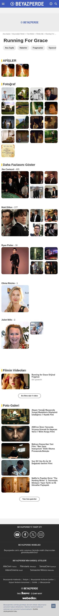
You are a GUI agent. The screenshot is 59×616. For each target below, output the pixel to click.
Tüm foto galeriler (29, 499)
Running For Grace (26, 40)
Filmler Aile (40, 34)
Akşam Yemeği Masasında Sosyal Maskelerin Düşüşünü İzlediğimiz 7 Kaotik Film (44, 412)
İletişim (25, 580)
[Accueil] (27, 4)
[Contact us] (41, 534)
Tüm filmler (30, 34)
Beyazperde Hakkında (12, 580)
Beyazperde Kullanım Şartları (42, 580)
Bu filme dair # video (29, 396)
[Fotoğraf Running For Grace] (7, 70)
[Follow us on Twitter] (33, 534)
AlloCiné (7, 566)
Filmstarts (24, 566)
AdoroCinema (11, 570)
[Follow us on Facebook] (25, 534)
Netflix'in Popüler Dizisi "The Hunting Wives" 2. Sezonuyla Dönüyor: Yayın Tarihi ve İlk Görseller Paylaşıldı (44, 481)
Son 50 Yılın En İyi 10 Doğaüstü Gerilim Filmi (42, 462)
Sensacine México (38, 570)
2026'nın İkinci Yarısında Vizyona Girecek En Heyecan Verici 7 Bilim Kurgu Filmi (44, 429)
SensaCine (44, 566)
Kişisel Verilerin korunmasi (19, 582)
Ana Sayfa (6, 34)
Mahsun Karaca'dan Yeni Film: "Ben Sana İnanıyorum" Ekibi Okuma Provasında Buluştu (43, 447)
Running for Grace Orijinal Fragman (43, 376)
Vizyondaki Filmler (18, 34)
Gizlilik (34, 582)
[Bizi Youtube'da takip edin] (17, 534)
